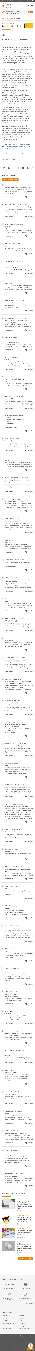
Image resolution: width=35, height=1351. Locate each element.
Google (6, 0)
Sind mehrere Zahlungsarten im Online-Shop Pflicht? (24, 1233)
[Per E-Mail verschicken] (23, 168)
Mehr (31, 12)
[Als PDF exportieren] (9, 168)
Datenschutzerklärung (17, 1336)
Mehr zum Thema (25, 1258)
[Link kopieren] (3, 168)
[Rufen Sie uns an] (25, 1)
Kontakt (17, 1342)
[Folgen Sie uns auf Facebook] (32, 0)
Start (3, 18)
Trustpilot (17, 0)
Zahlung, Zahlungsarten (8, 24)
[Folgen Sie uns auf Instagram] (29, 1)
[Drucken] (14, 168)
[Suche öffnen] (28, 6)
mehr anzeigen (29, 1303)
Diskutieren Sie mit (10, 179)
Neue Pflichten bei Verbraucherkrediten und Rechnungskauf (24, 1219)
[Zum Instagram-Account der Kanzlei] (32, 168)
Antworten (30, 197)
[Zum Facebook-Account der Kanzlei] (28, 168)
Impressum (17, 1339)
